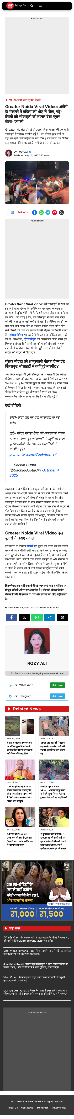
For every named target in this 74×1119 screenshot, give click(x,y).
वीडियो (30, 546)
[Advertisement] (37, 57)
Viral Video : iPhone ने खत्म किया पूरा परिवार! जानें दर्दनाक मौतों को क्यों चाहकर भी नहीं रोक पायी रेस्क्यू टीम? (37, 952)
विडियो (37, 100)
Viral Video (53, 607)
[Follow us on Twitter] (61, 212)
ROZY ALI (23, 151)
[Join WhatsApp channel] (41, 212)
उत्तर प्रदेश (28, 100)
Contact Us (27, 1107)
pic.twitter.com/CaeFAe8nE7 (33, 454)
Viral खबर (15, 100)
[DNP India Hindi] (16, 6)
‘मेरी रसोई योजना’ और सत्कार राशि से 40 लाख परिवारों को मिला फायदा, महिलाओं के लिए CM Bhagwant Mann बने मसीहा (36, 939)
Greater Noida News (35, 607)
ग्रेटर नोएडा (30, 339)
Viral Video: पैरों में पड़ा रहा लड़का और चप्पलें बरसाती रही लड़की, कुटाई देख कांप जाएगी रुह (34, 979)
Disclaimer (43, 1107)
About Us (13, 1107)
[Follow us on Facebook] (34, 212)
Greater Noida (15, 607)
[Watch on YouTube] (54, 212)
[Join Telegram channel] (47, 212)
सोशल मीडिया (16, 335)
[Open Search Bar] (31, 6)
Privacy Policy (59, 1107)
